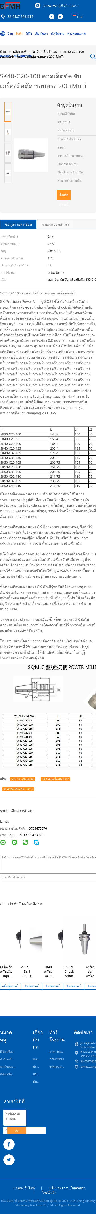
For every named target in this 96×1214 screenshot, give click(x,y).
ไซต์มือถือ (49, 1192)
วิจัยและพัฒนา (58, 1067)
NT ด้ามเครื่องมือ (10, 1067)
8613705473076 (31, 835)
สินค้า (19, 33)
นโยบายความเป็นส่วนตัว (67, 1188)
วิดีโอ (29, 33)
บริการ (37, 1074)
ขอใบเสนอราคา (23, 56)
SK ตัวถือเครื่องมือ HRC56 (18, 789)
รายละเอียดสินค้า (55, 224)
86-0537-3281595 (20, 16)
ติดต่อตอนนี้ (64, 196)
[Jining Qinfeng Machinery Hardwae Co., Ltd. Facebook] (52, 16)
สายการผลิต (57, 1052)
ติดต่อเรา (5, 56)
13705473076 (37, 828)
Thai (80, 16)
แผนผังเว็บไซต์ (24, 1188)
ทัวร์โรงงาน (57, 33)
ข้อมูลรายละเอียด (18, 224)
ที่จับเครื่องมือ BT (10, 1052)
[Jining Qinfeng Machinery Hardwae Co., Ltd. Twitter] (61, 16)
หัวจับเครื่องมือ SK (11, 1059)
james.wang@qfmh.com (61, 5)
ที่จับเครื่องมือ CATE (12, 1074)
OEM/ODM (56, 1059)
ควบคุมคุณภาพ (76, 33)
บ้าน (10, 33)
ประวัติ (37, 1067)
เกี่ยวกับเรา (41, 33)
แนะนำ (37, 1059)
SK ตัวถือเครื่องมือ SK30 (55, 779)
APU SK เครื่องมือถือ (22, 779)
